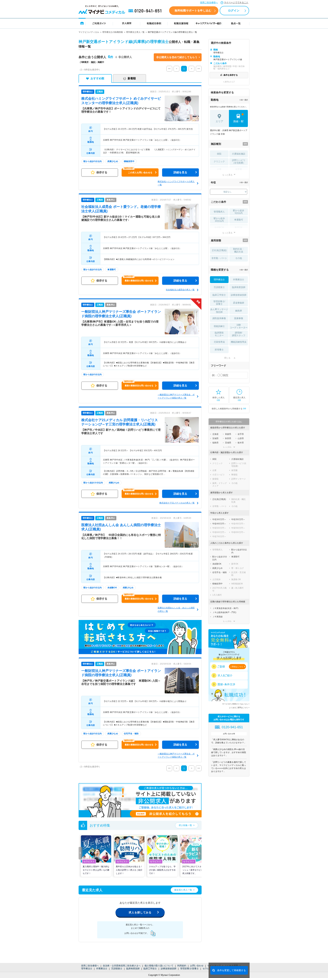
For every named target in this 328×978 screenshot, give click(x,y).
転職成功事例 (154, 23)
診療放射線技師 (168, 968)
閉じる (227, 358)
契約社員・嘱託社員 (238, 250)
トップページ (82, 23)
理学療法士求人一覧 (135, 32)
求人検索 (126, 23)
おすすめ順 (97, 78)
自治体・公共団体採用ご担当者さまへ (122, 965)
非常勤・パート (219, 258)
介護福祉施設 (238, 153)
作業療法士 (101, 968)
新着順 (132, 78)
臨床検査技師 (133, 968)
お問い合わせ (196, 965)
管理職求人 (219, 211)
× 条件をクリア (229, 82)
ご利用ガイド (99, 23)
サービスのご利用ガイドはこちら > (235, 704)
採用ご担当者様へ (209, 2)
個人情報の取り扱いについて (159, 965)
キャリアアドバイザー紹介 (208, 23)
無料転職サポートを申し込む (193, 10)
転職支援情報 (181, 23)
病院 (219, 153)
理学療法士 (86, 968)
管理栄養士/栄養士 (189, 968)
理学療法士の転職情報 (112, 32)
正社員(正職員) (219, 250)
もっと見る (227, 175)
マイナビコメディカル (89, 32)
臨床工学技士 (150, 968)
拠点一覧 (235, 23)
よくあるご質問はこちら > (239, 707)
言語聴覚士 (116, 968)
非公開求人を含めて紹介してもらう (176, 57)
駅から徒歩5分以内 (238, 212)
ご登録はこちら (236, 667)
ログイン (233, 10)
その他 (238, 258)
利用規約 (181, 965)
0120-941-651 (145, 11)
